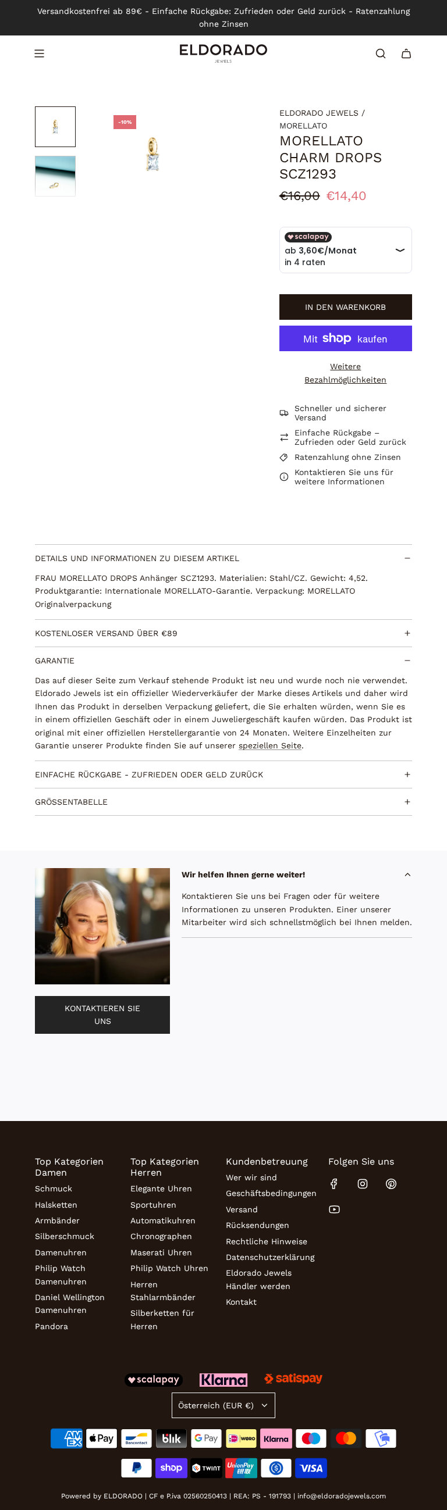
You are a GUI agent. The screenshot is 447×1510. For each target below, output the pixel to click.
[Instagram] (362, 1184)
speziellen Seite (270, 745)
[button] (114, 154)
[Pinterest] (391, 1184)
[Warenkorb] (406, 53)
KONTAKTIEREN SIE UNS (102, 1015)
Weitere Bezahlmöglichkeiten (345, 373)
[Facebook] (334, 1184)
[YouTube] (334, 1209)
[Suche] (380, 53)
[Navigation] (39, 53)
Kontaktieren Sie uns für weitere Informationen (344, 476)
